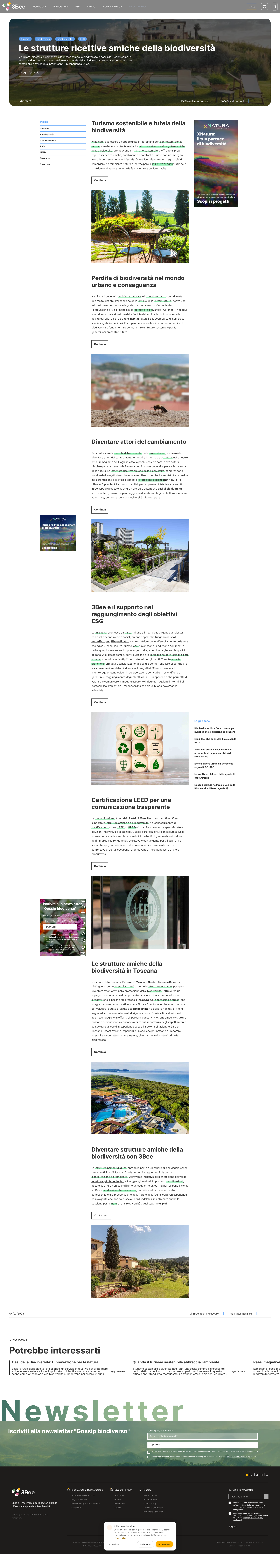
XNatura (143, 999)
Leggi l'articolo (30, 72)
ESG (77, 6)
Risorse (91, 6)
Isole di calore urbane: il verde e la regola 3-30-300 (213, 765)
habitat (135, 318)
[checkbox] (44, 935)
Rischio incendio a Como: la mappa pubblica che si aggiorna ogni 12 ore (214, 730)
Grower (117, 1499)
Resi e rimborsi (150, 1495)
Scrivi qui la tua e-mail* (56, 915)
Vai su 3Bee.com (138, 6)
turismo (44, 128)
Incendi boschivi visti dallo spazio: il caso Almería (214, 776)
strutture (45, 164)
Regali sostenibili (79, 1499)
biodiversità (47, 134)
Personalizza (113, 1544)
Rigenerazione (60, 6)
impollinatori (142, 1008)
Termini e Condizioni (153, 1507)
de (257, 1475)
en (252, 1475)
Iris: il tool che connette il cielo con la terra (215, 740)
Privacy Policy (150, 1499)
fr (262, 1475)
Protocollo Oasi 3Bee (153, 1511)
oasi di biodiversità (170, 488)
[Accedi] (264, 6)
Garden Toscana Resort (163, 982)
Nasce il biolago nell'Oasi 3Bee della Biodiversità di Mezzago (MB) (214, 786)
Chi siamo (76, 1507)
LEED (43, 152)
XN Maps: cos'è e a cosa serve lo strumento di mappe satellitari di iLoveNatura (213, 753)
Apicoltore (119, 1495)
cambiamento (48, 140)
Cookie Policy (150, 1503)
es (267, 1475)
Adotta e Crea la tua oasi (83, 1495)
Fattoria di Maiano (133, 982)
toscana (45, 158)
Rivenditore (119, 1503)
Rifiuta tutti (145, 1544)
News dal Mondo (112, 6)
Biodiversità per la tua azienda (85, 1503)
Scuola (117, 1507)
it (247, 1475)
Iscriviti (51, 927)
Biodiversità (39, 6)
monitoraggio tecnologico (107, 1181)
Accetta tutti (164, 1544)
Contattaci (100, 1215)
